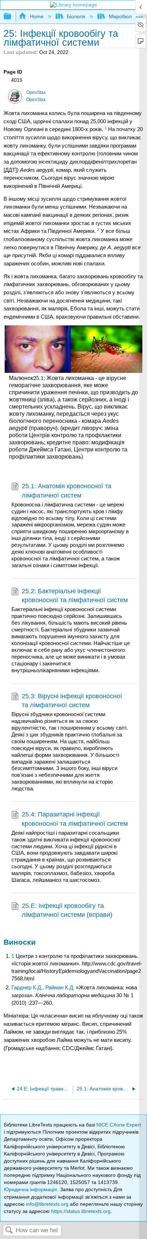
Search (9, 1230)
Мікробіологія (124, 16)
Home (37, 16)
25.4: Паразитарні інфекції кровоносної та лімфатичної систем (75, 819)
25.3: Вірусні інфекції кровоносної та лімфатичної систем (72, 701)
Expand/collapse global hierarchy (12, 16)
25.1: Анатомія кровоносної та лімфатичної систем (66, 491)
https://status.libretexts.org (81, 1211)
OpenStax (36, 92)
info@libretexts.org (47, 1204)
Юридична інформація (30, 1189)
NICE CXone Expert (118, 1125)
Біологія (76, 16)
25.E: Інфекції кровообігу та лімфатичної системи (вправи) (67, 910)
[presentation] (38, 378)
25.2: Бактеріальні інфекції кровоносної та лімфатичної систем (75, 596)
